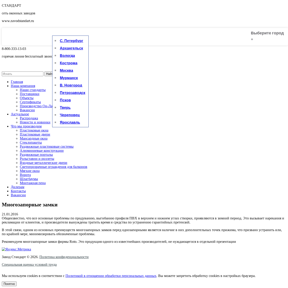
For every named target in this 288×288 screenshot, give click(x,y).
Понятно (9, 284)
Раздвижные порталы (36, 154)
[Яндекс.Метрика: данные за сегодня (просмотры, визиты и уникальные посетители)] (16, 249)
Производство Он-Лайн (38, 106)
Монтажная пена (33, 183)
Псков (65, 100)
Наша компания (23, 86)
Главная (17, 82)
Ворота (25, 175)
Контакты (18, 191)
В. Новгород (71, 85)
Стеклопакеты (31, 142)
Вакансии (27, 110)
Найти (50, 74)
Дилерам (17, 187)
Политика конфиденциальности (64, 257)
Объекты (27, 98)
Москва (66, 70)
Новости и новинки (35, 122)
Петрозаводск (72, 92)
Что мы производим (26, 126)
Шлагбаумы (29, 179)
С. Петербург (71, 40)
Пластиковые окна (34, 130)
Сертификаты (30, 102)
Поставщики (29, 94)
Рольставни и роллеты (37, 159)
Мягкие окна (30, 171)
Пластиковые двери (35, 134)
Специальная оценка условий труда (29, 264)
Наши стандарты (33, 90)
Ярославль (70, 122)
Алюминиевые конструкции (42, 150)
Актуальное (20, 114)
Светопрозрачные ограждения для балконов (53, 167)
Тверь (65, 107)
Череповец (70, 114)
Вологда (67, 55)
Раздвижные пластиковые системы (47, 146)
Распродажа (29, 118)
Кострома (68, 62)
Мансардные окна (33, 138)
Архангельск (71, 48)
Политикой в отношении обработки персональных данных (110, 276)
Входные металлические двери (43, 163)
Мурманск (69, 77)
